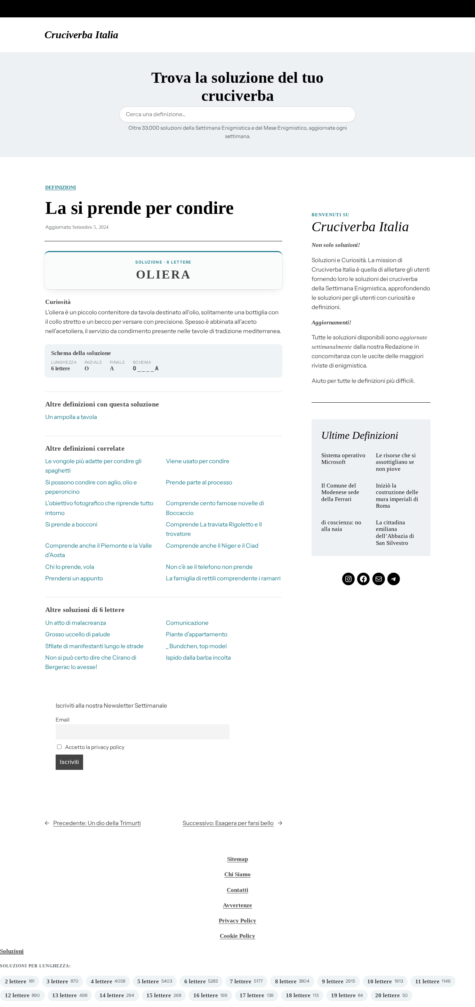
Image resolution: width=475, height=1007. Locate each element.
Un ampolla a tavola (71, 416)
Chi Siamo (237, 874)
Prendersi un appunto (74, 578)
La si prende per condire (139, 208)
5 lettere (148, 981)
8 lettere (286, 981)
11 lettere (427, 981)
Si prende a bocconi (71, 524)
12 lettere (17, 995)
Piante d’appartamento (196, 634)
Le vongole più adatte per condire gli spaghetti (93, 466)
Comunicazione (187, 622)
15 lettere (158, 995)
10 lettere (379, 981)
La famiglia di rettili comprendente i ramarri (223, 578)
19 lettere (343, 995)
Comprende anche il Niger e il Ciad (212, 545)
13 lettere (64, 995)
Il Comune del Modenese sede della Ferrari (340, 492)
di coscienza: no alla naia (341, 526)
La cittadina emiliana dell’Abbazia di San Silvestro (395, 532)
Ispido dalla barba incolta (198, 657)
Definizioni (60, 187)
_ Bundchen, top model (196, 646)
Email (63, 719)
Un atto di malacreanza (75, 622)
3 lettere (57, 981)
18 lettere (298, 995)
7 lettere (240, 981)
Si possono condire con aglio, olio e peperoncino (91, 487)
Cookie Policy (237, 936)
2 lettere (15, 981)
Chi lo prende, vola (69, 566)
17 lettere (252, 995)
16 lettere (205, 995)
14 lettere (111, 995)
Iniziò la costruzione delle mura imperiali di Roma (397, 495)
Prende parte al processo (199, 482)
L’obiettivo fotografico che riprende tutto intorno (99, 508)
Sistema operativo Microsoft (343, 459)
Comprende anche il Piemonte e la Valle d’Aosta (98, 550)
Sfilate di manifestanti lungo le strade (94, 646)
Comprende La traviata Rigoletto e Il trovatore (214, 529)
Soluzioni (12, 951)
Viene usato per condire (198, 461)
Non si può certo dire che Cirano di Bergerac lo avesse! (90, 662)
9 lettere (333, 981)
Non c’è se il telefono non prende (209, 566)
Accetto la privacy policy (94, 747)
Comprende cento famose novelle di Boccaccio (215, 508)
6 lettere (195, 981)
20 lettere (387, 995)
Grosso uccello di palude (77, 634)
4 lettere (101, 981)
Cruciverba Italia (81, 34)
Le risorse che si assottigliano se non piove (396, 462)
